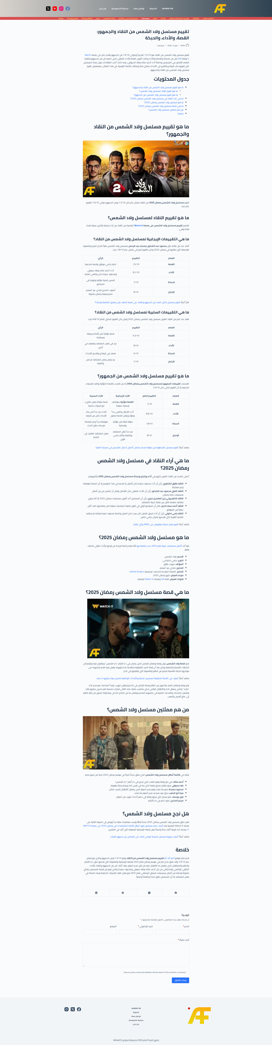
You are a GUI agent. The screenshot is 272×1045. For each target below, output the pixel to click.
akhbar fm (167, 8)
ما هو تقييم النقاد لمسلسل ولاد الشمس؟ (158, 91)
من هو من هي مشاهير (128, 18)
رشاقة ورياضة (87, 18)
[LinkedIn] (96, 892)
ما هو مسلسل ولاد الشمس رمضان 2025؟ (163, 102)
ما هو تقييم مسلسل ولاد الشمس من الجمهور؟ (156, 95)
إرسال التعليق (180, 980)
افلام (155, 18)
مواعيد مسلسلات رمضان (179, 18)
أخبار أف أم (169, 858)
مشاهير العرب (208, 18)
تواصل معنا (139, 8)
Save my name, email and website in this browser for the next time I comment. (154, 972)
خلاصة (180, 113)
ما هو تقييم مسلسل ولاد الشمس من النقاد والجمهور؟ (157, 87)
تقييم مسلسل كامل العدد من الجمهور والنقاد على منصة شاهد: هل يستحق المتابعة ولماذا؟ (137, 302)
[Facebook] (68, 8)
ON (179, 58)
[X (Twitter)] (48, 8)
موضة (60, 18)
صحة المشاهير (109, 18)
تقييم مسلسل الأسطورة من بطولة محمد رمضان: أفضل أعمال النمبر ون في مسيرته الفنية (137, 447)
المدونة (153, 8)
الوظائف (196, 18)
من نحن (102, 8)
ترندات (163, 18)
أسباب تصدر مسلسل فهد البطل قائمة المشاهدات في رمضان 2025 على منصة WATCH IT (136, 827)
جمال (98, 18)
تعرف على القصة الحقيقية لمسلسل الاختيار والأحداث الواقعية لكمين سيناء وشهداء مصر (137, 678)
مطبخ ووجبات (72, 18)
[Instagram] (61, 8)
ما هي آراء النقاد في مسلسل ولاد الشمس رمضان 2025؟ (156, 98)
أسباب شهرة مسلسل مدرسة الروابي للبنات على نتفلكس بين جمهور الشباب (144, 836)
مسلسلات (145, 18)
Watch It (138, 225)
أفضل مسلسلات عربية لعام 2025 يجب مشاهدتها (159, 546)
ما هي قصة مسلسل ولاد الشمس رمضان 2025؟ (160, 106)
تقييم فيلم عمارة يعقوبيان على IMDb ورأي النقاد (155, 524)
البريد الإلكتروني (145, 926)
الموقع (113, 926)
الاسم (186, 926)
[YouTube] (55, 8)
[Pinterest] (122, 892)
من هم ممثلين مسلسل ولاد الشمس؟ (165, 110)
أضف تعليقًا (183, 940)
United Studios (137, 571)
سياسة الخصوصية (119, 8)
